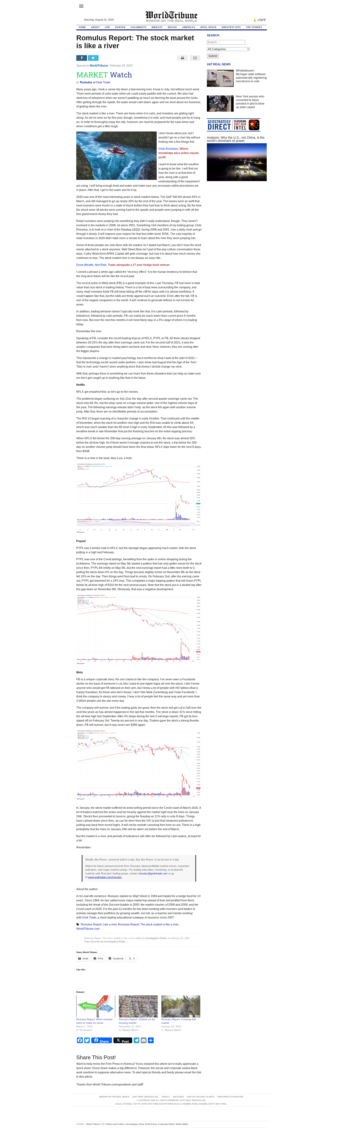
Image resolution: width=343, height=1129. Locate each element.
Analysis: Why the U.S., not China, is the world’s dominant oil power (236, 139)
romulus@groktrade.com (153, 873)
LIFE (107, 27)
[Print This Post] (182, 58)
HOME (82, 27)
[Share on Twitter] (94, 58)
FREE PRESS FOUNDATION (230, 1097)
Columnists (138, 27)
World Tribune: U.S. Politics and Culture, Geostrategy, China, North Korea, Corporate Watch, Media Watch (136, 1124)
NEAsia (172, 27)
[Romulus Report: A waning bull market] (180, 1006)
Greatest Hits (231, 27)
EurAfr (120, 27)
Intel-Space (208, 27)
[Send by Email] (195, 58)
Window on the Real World (114, 1097)
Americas (188, 27)
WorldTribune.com (88, 928)
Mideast (157, 27)
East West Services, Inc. (145, 1097)
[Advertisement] (237, 218)
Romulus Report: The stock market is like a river (148, 924)
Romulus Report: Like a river (99, 924)
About (95, 27)
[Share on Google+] (105, 58)
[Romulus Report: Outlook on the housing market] (138, 1006)
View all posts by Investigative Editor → (106, 941)
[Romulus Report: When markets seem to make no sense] (95, 1006)
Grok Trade (103, 82)
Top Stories (254, 27)
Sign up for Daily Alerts (200, 1097)
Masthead (178, 1097)
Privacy (166, 1097)
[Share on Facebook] (82, 58)
